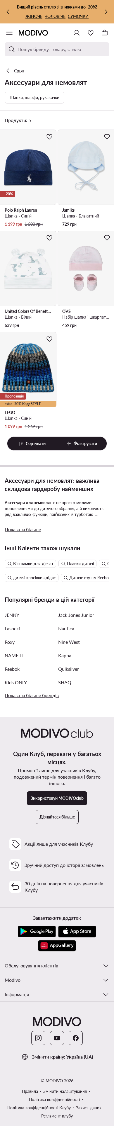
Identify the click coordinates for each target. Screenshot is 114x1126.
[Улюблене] (91, 33)
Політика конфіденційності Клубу (39, 1107)
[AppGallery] (57, 946)
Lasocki (12, 628)
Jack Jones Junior (76, 615)
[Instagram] (38, 1038)
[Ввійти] (77, 33)
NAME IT (14, 655)
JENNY (12, 615)
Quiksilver (68, 669)
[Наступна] (106, 12)
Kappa (64, 655)
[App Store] (77, 932)
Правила (30, 1091)
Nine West (69, 642)
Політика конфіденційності (54, 1099)
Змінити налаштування (65, 1091)
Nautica (66, 628)
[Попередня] (8, 12)
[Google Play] (37, 932)
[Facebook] (76, 1038)
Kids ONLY (16, 682)
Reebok (12, 669)
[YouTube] (57, 1038)
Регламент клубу (57, 1115)
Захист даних (88, 1107)
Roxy (10, 642)
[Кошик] (105, 33)
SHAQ (64, 682)
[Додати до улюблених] (49, 137)
